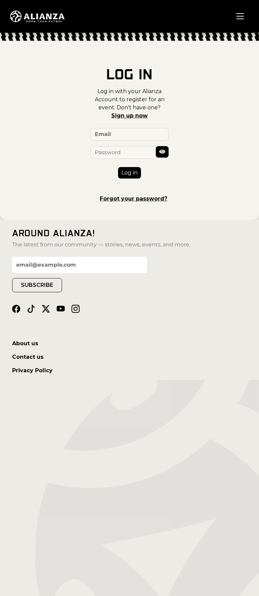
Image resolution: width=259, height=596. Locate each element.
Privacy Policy (32, 370)
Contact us (28, 357)
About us (25, 343)
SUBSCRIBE (37, 285)
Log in (129, 172)
